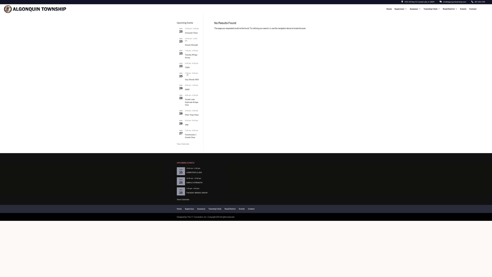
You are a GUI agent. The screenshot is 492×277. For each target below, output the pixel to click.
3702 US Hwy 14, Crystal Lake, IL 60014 (419, 2)
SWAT (187, 89)
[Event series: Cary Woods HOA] (187, 75)
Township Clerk (430, 9)
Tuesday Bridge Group (197, 192)
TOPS (187, 67)
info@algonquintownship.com (454, 2)
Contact (472, 9)
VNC (186, 124)
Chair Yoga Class (192, 114)
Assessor (414, 9)
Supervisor (399, 9)
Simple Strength (191, 45)
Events (463, 9)
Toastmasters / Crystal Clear (191, 135)
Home (389, 9)
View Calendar (183, 144)
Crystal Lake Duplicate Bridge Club (191, 102)
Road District (449, 9)
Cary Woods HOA (192, 79)
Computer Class (191, 33)
